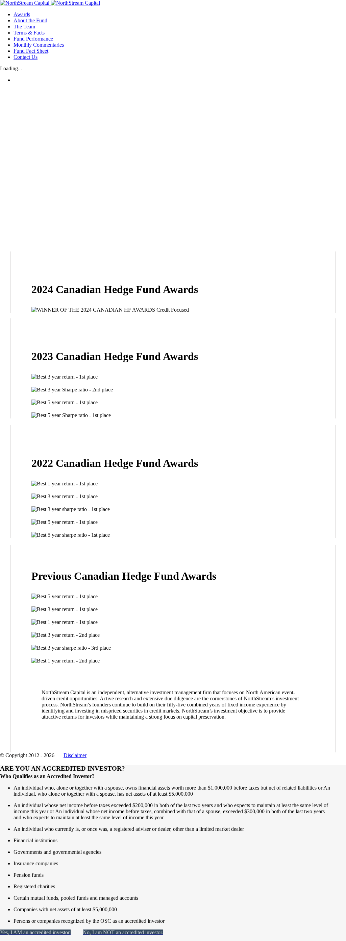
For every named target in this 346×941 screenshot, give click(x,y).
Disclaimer (75, 755)
